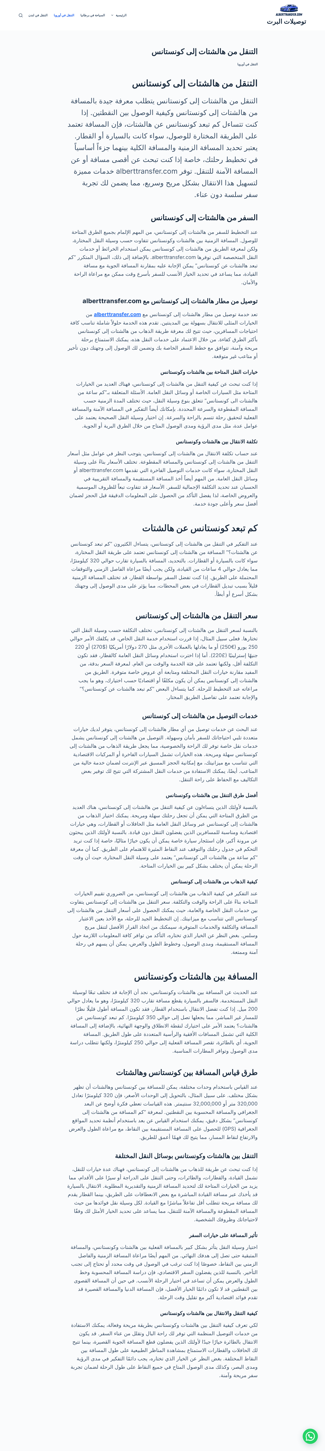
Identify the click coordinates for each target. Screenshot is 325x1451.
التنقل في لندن (37, 15)
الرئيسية (121, 15)
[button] (310, 1436)
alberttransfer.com (117, 314)
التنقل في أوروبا (64, 15)
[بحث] (21, 15)
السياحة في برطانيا (92, 15)
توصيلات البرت (286, 21)
